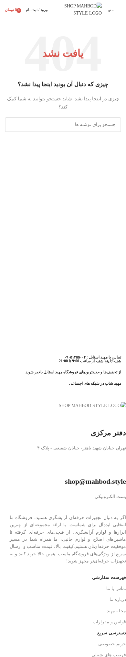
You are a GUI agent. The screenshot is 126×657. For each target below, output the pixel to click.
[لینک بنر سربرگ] (63, 328)
